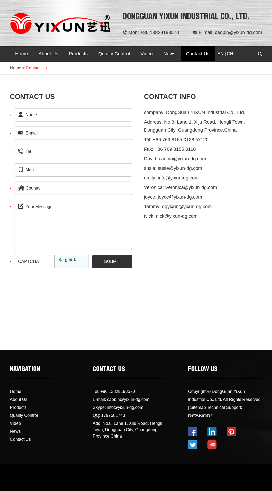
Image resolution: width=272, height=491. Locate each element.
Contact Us (198, 53)
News (169, 53)
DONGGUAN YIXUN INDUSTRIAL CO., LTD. (186, 17)
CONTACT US (109, 370)
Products (78, 53)
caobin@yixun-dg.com (238, 32)
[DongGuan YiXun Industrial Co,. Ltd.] (60, 23)
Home (21, 53)
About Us (48, 53)
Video (147, 53)
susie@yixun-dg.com (180, 168)
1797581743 (113, 415)
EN (221, 54)
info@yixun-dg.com (178, 178)
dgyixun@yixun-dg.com (187, 206)
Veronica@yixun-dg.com (191, 187)
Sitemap (198, 407)
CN (230, 54)
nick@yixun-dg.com (177, 216)
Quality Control (114, 53)
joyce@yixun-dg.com (180, 197)
